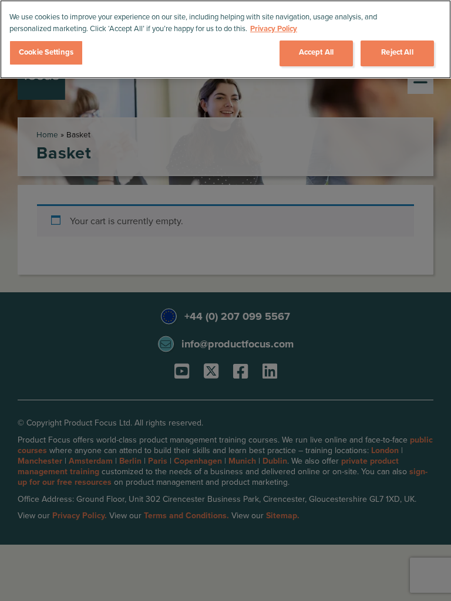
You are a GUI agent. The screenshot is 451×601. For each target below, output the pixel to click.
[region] (225, 39)
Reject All (397, 52)
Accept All (316, 52)
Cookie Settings (46, 52)
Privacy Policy (273, 28)
